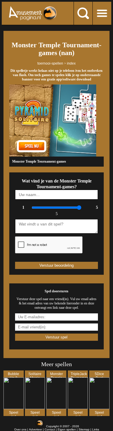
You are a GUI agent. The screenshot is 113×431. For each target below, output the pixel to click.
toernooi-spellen (50, 63)
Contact (50, 429)
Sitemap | (85, 429)
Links (95, 429)
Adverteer (35, 429)
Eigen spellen (67, 429)
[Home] (33, 13)
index (71, 63)
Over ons (20, 429)
